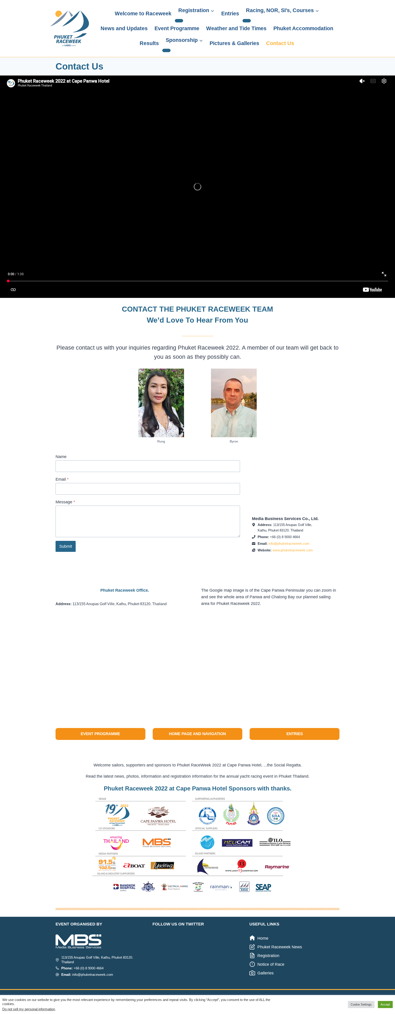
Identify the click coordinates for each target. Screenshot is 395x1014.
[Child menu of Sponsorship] (166, 50)
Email (62, 479)
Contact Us (280, 43)
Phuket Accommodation (303, 28)
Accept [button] (385, 1004)
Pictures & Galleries (234, 43)
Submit (65, 546)
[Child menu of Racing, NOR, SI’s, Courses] (247, 20)
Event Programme (177, 28)
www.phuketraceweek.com (292, 550)
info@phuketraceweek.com (289, 543)
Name (61, 456)
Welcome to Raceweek (143, 13)
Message (65, 502)
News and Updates (124, 28)
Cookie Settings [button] (361, 1004)
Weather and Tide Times (236, 28)
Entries (230, 13)
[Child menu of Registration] (179, 20)
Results (149, 43)
